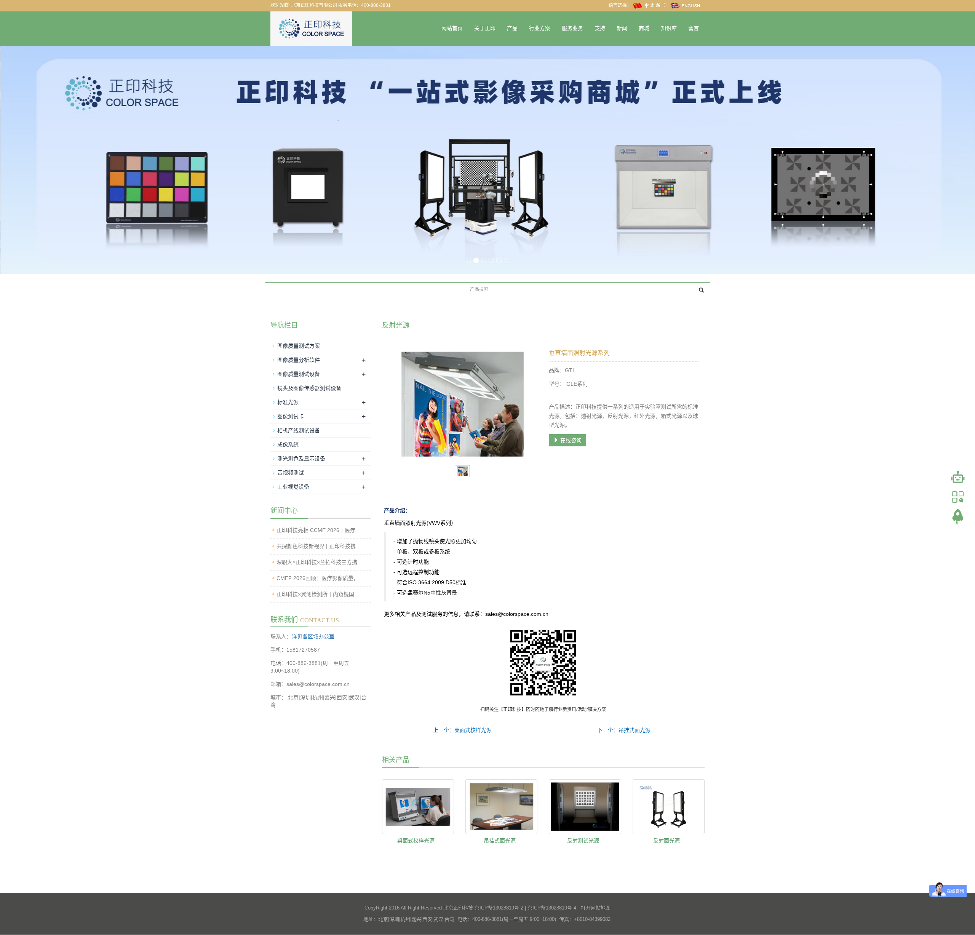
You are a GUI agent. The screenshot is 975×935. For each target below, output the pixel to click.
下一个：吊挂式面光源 (624, 730)
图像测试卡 (290, 416)
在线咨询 (570, 440)
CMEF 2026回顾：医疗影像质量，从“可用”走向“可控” (321, 578)
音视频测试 (290, 473)
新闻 (622, 28)
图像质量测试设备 (298, 374)
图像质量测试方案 (298, 346)
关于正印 (484, 28)
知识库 (669, 28)
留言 (693, 28)
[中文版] (647, 5)
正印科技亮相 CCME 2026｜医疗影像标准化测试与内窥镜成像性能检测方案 (321, 530)
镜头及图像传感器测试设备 (309, 388)
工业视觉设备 (293, 487)
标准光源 (288, 402)
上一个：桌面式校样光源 (462, 730)
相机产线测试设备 (298, 430)
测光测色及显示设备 (301, 459)
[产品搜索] (701, 290)
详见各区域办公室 (313, 636)
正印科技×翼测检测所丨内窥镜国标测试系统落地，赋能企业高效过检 (321, 594)
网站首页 (452, 28)
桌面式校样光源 (416, 841)
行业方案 (539, 28)
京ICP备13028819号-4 (551, 908)
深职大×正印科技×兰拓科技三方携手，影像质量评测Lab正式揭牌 (321, 562)
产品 (512, 28)
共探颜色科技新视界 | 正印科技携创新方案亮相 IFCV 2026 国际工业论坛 (321, 546)
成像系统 (288, 444)
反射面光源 (666, 841)
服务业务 (572, 28)
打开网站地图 (596, 908)
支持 (600, 28)
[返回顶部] (957, 516)
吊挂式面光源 (500, 841)
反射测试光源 (583, 841)
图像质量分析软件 (298, 360)
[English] (685, 5)
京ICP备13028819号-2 (499, 908)
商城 (644, 28)
